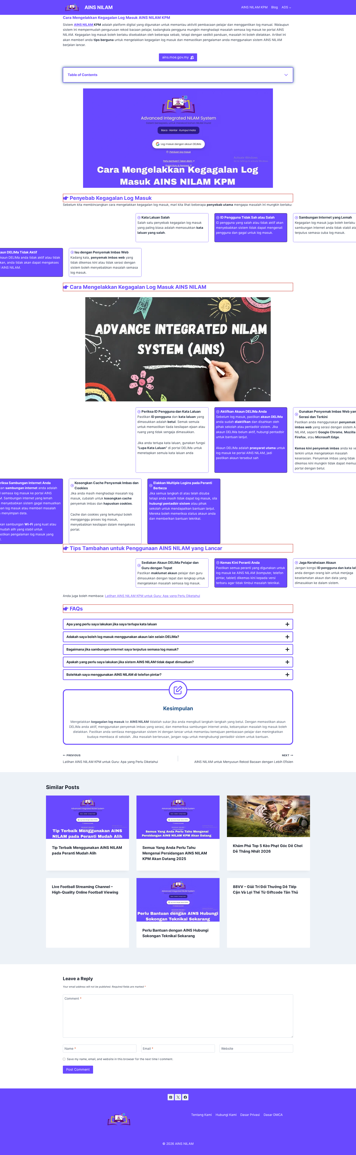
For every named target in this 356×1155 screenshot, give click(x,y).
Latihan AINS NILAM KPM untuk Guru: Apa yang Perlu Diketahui (152, 596)
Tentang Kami (201, 1115)
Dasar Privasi (250, 1115)
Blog (274, 7)
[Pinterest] (171, 1097)
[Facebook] (185, 1097)
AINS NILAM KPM (254, 7)
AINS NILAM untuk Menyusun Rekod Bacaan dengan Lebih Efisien (243, 759)
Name (70, 1048)
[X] (178, 1097)
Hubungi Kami (226, 1115)
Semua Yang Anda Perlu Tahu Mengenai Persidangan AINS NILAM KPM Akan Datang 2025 (174, 853)
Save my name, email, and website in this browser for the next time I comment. (120, 1059)
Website (227, 1048)
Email (148, 1048)
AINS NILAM (84, 25)
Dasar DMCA (273, 1115)
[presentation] (87, 817)
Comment (73, 998)
